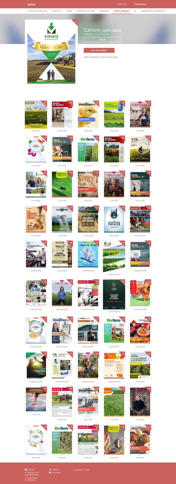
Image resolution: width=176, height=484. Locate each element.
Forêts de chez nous (85, 10)
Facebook (56, 472)
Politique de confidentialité (32, 473)
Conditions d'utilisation (31, 478)
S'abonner (122, 4)
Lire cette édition (99, 50)
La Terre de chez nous (37, 10)
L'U (135, 10)
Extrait (102, 39)
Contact (31, 469)
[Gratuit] (74, 23)
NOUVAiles (104, 10)
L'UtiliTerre (57, 10)
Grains (69, 10)
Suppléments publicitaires (153, 10)
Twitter (55, 469)
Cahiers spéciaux (121, 10)
